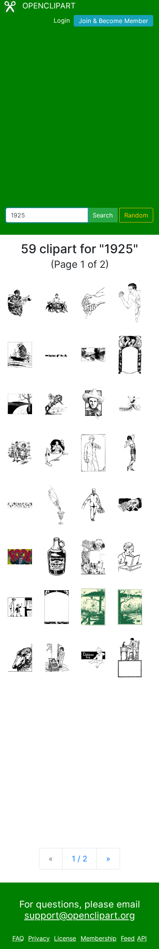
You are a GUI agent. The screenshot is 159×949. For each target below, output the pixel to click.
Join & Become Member (113, 21)
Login (62, 20)
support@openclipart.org (79, 915)
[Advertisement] (79, 119)
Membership (99, 938)
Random (136, 215)
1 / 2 (79, 858)
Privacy (39, 938)
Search (103, 215)
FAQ (18, 938)
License (65, 938)
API (142, 938)
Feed (128, 938)
